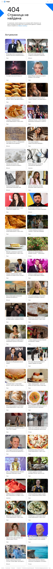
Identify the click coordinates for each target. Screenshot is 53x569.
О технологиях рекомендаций (28, 568)
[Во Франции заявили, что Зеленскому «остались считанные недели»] (37, 203)
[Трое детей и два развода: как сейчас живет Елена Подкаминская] (15, 533)
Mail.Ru (2, 568)
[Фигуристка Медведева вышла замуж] (15, 357)
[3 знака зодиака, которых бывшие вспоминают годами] (37, 335)
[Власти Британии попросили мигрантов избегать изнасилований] (15, 291)
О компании (7, 568)
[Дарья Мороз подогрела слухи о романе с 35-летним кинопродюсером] (37, 71)
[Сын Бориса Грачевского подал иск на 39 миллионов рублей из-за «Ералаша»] (15, 445)
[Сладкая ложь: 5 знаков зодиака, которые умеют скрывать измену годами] (15, 313)
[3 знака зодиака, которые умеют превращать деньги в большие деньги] (15, 335)
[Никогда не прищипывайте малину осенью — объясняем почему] (37, 247)
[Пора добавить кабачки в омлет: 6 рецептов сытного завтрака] (37, 401)
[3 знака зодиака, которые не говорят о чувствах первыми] (37, 225)
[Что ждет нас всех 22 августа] (15, 71)
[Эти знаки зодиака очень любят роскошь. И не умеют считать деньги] (37, 291)
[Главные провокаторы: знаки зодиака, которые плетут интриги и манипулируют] (15, 269)
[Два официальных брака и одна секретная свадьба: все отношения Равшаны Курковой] (15, 203)
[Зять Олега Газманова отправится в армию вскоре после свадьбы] (37, 533)
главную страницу (22, 25)
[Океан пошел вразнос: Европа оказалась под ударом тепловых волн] (37, 555)
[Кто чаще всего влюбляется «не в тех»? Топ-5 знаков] (15, 423)
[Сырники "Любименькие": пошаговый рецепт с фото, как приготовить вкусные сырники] (15, 115)
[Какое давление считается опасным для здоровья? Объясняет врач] (37, 159)
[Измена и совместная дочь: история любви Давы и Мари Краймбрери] (37, 269)
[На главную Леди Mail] (8, 1)
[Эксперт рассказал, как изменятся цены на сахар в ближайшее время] (15, 159)
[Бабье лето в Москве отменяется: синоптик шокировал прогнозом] (37, 423)
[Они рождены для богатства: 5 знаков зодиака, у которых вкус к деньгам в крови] (37, 93)
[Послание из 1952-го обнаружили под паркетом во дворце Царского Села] (15, 137)
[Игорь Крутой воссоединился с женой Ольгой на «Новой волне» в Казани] (15, 49)
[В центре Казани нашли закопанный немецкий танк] (15, 181)
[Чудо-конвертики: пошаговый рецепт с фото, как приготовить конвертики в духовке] (15, 93)
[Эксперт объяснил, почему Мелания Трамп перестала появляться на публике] (37, 181)
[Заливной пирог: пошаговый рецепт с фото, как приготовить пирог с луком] (15, 379)
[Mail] (5, 1)
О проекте (19, 568)
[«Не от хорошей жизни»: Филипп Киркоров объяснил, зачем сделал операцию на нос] (15, 467)
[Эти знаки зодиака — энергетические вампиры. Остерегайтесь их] (37, 137)
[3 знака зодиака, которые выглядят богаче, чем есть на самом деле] (37, 467)
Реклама (13, 568)
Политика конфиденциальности (41, 568)
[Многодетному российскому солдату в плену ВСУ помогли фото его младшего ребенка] (37, 49)
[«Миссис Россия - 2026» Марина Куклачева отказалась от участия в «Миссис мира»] (37, 115)
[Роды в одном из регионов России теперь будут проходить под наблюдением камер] (15, 555)
